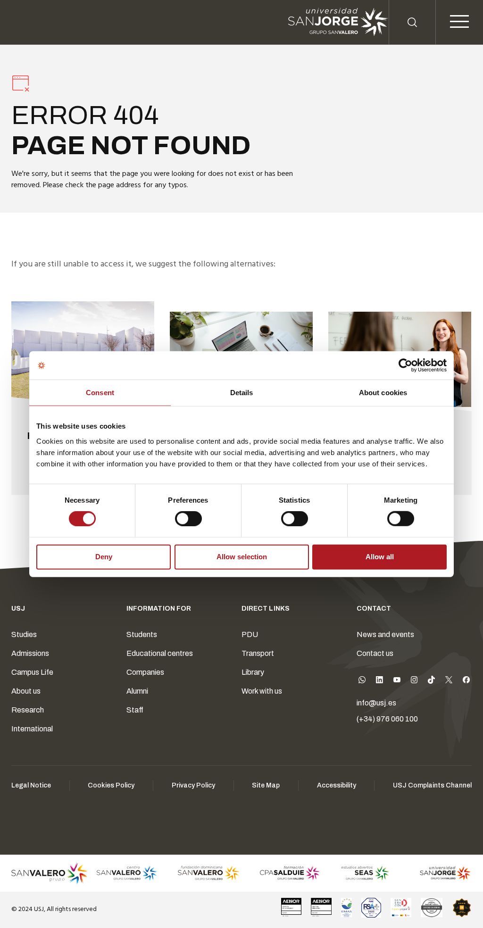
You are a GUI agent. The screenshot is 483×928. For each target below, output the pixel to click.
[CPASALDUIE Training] (290, 873)
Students (141, 634)
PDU (250, 634)
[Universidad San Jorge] (441, 873)
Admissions (30, 653)
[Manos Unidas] (431, 908)
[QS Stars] (462, 908)
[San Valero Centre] (127, 873)
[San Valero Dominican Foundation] (208, 873)
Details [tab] (241, 393)
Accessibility (336, 785)
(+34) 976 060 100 (387, 719)
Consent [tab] (100, 393)
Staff (134, 710)
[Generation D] (401, 908)
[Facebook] (466, 681)
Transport (258, 653)
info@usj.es (376, 703)
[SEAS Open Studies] (366, 873)
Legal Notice (31, 785)
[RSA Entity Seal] (371, 908)
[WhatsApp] (362, 681)
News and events (385, 634)
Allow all (380, 557)
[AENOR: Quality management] (291, 908)
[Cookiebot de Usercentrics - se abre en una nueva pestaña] (405, 365)
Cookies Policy (111, 785)
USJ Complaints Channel (432, 785)
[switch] (179, 516)
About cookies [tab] (383, 393)
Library (253, 672)
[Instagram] (414, 681)
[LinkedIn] (379, 681)
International (32, 729)
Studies (24, 634)
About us (26, 691)
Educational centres (159, 653)
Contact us (375, 653)
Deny (103, 557)
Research (27, 710)
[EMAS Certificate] (346, 908)
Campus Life (32, 672)
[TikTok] (431, 681)
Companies (145, 672)
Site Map (266, 785)
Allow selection (242, 557)
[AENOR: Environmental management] (321, 908)
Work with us (262, 691)
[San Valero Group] (50, 873)
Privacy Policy (193, 785)
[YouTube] (396, 681)
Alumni (137, 691)
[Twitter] (448, 681)
